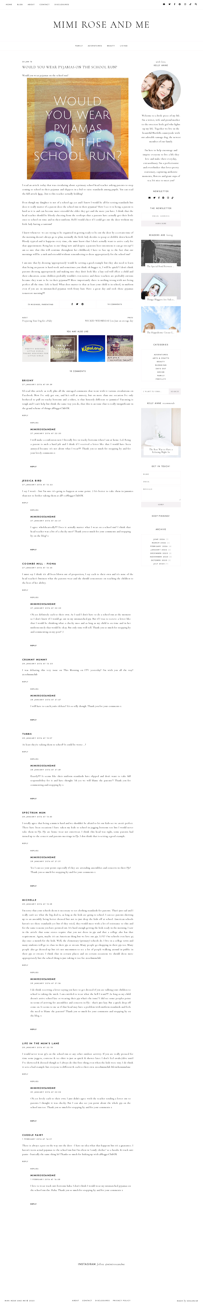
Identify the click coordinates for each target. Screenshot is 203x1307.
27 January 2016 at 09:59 (37, 384)
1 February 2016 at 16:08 (45, 1179)
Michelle (29, 900)
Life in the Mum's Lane (40, 1043)
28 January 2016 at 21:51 (45, 861)
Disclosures (62, 4)
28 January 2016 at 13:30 (37, 816)
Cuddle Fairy (32, 1135)
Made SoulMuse (187, 1301)
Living (124, 45)
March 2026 (160, 542)
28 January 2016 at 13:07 (37, 738)
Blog (20, 4)
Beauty (111, 45)
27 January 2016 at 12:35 (37, 567)
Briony (28, 380)
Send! (161, 505)
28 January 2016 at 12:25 (37, 663)
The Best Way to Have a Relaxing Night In (161, 451)
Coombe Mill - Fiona (39, 563)
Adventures (95, 45)
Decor (161, 372)
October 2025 (160, 560)
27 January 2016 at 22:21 (45, 520)
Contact (44, 4)
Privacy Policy (122, 1300)
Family (79, 45)
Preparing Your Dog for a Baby (37, 319)
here (40, 193)
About (31, 4)
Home (9, 4)
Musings (35, 304)
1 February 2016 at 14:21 (37, 1139)
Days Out (161, 368)
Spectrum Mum (34, 812)
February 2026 (160, 546)
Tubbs (27, 734)
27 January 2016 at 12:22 (37, 484)
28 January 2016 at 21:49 (45, 769)
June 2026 (160, 539)
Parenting (47, 304)
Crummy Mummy (34, 659)
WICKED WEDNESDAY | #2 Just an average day (109, 319)
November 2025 (160, 556)
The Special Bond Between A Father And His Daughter (162, 266)
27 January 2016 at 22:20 (45, 433)
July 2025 (160, 563)
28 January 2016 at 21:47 (45, 699)
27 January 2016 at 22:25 (45, 608)
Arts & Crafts (161, 358)
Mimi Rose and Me (101, 24)
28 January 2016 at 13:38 (37, 904)
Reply (25, 415)
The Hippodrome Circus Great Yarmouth (162, 332)
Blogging (161, 365)
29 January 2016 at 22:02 (45, 1092)
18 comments (114, 304)
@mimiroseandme (115, 1264)
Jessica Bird (32, 480)
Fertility (161, 379)
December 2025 (160, 553)
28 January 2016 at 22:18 (37, 1047)
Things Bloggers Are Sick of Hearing (162, 299)
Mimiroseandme (43, 429)
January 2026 (160, 549)
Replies (34, 422)
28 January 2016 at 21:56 (45, 983)
